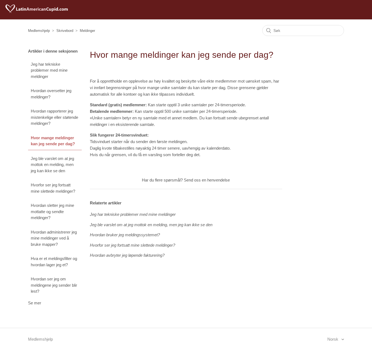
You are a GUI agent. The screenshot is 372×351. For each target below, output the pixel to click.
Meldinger (87, 31)
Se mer (34, 303)
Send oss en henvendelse (207, 180)
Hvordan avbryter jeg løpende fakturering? (127, 255)
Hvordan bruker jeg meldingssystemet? (125, 234)
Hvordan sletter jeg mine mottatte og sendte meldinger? (52, 211)
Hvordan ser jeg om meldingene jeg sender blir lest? (54, 285)
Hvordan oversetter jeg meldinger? (51, 93)
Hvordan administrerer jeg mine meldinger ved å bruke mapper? (54, 238)
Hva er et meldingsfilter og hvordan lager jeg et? (54, 261)
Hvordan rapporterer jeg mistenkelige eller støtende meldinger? (54, 117)
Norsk (333, 339)
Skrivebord (64, 31)
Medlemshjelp (39, 31)
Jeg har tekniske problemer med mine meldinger (49, 70)
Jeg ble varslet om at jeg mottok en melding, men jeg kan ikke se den (52, 164)
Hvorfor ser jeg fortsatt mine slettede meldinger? (53, 188)
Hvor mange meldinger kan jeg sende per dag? (53, 140)
